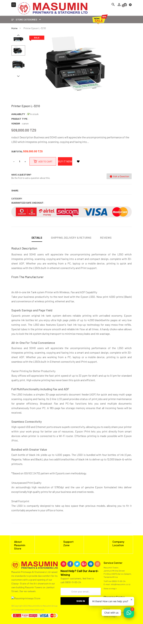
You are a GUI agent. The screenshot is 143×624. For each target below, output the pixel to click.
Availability (18, 114)
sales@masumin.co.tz (114, 612)
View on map (110, 588)
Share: (15, 190)
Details (37, 237)
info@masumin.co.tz (120, 584)
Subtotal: (17, 151)
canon (25, 123)
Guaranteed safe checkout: (27, 202)
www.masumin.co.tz (34, 609)
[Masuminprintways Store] (34, 564)
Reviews (106, 237)
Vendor (15, 123)
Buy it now (65, 161)
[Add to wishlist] (78, 161)
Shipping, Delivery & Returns (71, 237)
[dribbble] (63, 564)
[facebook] (70, 564)
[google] (84, 564)
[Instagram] (97, 564)
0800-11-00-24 (118, 581)
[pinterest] (91, 564)
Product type (19, 118)
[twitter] (77, 564)
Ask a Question (121, 176)
